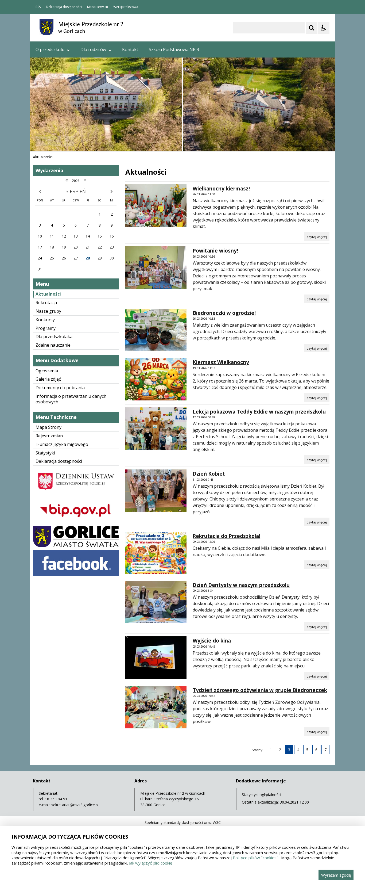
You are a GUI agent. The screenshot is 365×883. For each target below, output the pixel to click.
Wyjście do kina (212, 640)
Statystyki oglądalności (261, 794)
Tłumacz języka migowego (62, 444)
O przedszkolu (50, 49)
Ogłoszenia (47, 371)
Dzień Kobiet (209, 473)
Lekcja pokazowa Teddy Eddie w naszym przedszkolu (259, 411)
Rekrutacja (46, 302)
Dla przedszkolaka (54, 336)
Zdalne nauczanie (53, 345)
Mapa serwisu (97, 7)
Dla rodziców (93, 49)
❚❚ (41, 140)
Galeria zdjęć (48, 379)
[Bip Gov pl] (76, 521)
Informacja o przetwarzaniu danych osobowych (71, 399)
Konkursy (45, 320)
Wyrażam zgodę (336, 875)
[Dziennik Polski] (76, 493)
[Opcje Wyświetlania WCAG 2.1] (323, 28)
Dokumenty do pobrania (60, 388)
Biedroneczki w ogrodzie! (224, 312)
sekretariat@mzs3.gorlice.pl (75, 804)
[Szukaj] (311, 28)
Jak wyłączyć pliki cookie (150, 863)
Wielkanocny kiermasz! (221, 188)
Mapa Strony (48, 427)
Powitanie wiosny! (215, 250)
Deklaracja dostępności (64, 7)
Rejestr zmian (49, 436)
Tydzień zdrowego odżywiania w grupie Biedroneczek (260, 690)
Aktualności (48, 294)
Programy (46, 328)
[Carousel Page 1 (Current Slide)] (82, 141)
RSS (38, 7)
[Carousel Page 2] (87, 141)
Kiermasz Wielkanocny (221, 362)
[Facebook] (76, 574)
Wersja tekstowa (125, 7)
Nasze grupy (48, 311)
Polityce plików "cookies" (255, 857)
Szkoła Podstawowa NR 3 (174, 49)
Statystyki (45, 453)
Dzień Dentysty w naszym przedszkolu (241, 585)
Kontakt (130, 49)
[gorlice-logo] (76, 545)
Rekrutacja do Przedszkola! (226, 536)
